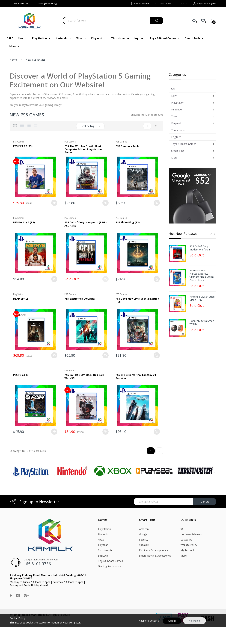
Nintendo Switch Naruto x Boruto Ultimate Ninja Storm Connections (201, 275)
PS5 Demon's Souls (127, 146)
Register (201, 3)
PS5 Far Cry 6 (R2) (24, 222)
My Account (187, 550)
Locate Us (186, 539)
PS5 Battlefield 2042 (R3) (79, 298)
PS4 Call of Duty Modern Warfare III (200, 248)
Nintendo (103, 534)
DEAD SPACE (20, 298)
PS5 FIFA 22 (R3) (22, 146)
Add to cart (54, 203)
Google (143, 534)
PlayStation (104, 529)
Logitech (103, 555)
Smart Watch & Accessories (155, 555)
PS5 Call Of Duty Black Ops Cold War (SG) (84, 376)
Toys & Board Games (110, 561)
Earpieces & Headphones (153, 550)
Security (143, 539)
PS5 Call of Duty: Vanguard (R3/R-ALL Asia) (85, 224)
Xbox (101, 539)
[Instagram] (18, 595)
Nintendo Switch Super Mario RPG (202, 298)
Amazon (144, 529)
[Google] (26, 595)
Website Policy (188, 545)
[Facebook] (11, 595)
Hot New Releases (191, 534)
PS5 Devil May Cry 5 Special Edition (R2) (137, 300)
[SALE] (35, 176)
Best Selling (87, 126)
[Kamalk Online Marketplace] (30, 21)
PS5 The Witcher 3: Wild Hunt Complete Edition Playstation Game (83, 149)
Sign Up (205, 501)
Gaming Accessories (109, 566)
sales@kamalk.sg (47, 3)
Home (13, 59)
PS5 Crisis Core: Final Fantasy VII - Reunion (137, 376)
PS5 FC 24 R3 (20, 375)
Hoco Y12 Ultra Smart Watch (201, 322)
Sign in (212, 3)
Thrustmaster (106, 550)
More (183, 555)
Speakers (144, 545)
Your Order (165, 3)
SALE (183, 529)
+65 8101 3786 (37, 563)
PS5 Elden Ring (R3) (128, 222)
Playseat (103, 545)
